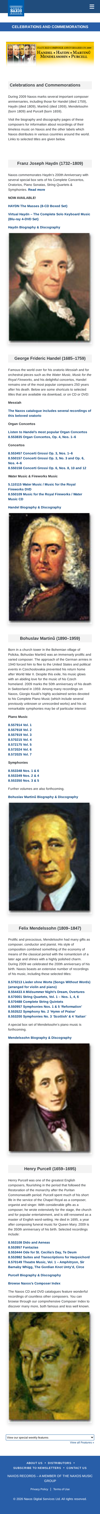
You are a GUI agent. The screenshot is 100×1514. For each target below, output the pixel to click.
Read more (36, 189)
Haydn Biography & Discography (34, 227)
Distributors (60, 1463)
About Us (35, 1463)
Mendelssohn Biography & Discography (40, 1037)
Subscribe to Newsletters (37, 1468)
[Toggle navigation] (91, 6)
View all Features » (82, 1442)
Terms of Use (61, 1489)
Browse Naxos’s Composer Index (34, 1283)
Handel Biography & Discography (34, 507)
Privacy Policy (39, 1489)
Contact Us (77, 1468)
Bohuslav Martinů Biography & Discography (43, 797)
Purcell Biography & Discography (34, 1275)
